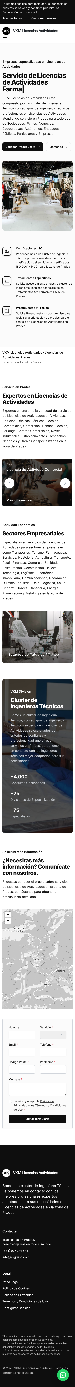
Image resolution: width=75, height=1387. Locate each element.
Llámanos (56, 146)
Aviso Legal (10, 1282)
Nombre (15, 1027)
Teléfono (47, 1044)
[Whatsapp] (63, 1375)
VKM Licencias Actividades (35, 31)
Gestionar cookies (43, 18)
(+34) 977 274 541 (15, 1251)
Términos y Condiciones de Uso (25, 1301)
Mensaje (15, 1079)
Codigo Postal (19, 1062)
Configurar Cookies (16, 1308)
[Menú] (4, 37)
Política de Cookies (16, 1288)
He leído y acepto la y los (39, 1105)
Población (47, 1062)
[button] (65, 483)
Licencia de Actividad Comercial (34, 469)
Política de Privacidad (17, 1295)
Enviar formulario (38, 1118)
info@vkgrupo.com (15, 1257)
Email (13, 1044)
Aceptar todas (12, 18)
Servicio (46, 1027)
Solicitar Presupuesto (20, 146)
